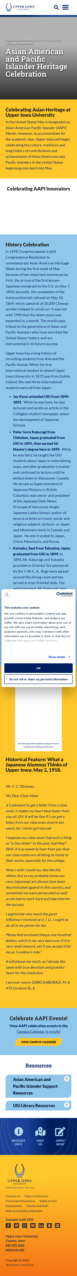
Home (9, 39)
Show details (56, 656)
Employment (14, 1205)
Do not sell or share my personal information (38, 679)
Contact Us (13, 1196)
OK (38, 668)
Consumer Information (20, 1201)
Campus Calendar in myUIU (38, 1031)
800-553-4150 (15, 1245)
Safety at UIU (48, 1201)
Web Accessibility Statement (24, 1211)
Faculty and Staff (37, 1205)
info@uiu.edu (15, 1250)
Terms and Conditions (20, 1264)
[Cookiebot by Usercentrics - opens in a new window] (56, 594)
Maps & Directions (36, 1196)
